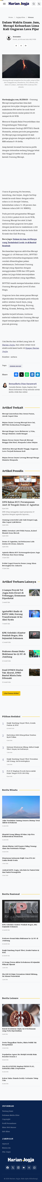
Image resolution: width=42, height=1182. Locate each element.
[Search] (34, 4)
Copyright (6, 1119)
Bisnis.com (6, 1148)
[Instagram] (18, 1167)
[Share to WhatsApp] (27, 374)
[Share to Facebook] (16, 374)
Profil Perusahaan (9, 1123)
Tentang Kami (7, 1111)
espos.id (5, 1144)
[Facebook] (7, 1167)
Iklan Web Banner (9, 1127)
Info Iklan (6, 1131)
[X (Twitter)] (13, 1167)
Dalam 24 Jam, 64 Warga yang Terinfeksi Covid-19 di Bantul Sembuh (19, 242)
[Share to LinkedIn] (32, 374)
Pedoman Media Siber (10, 1115)
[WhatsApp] (34, 1167)
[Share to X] (21, 374)
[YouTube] (24, 1167)
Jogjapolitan (20, 17)
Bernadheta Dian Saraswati (23, 384)
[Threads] (29, 1167)
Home (11, 17)
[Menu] (4, 3)
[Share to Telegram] (38, 374)
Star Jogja (6, 1152)
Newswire (17, 37)
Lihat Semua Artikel (11, 693)
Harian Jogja (8, 345)
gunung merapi (15, 366)
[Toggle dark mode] (39, 4)
